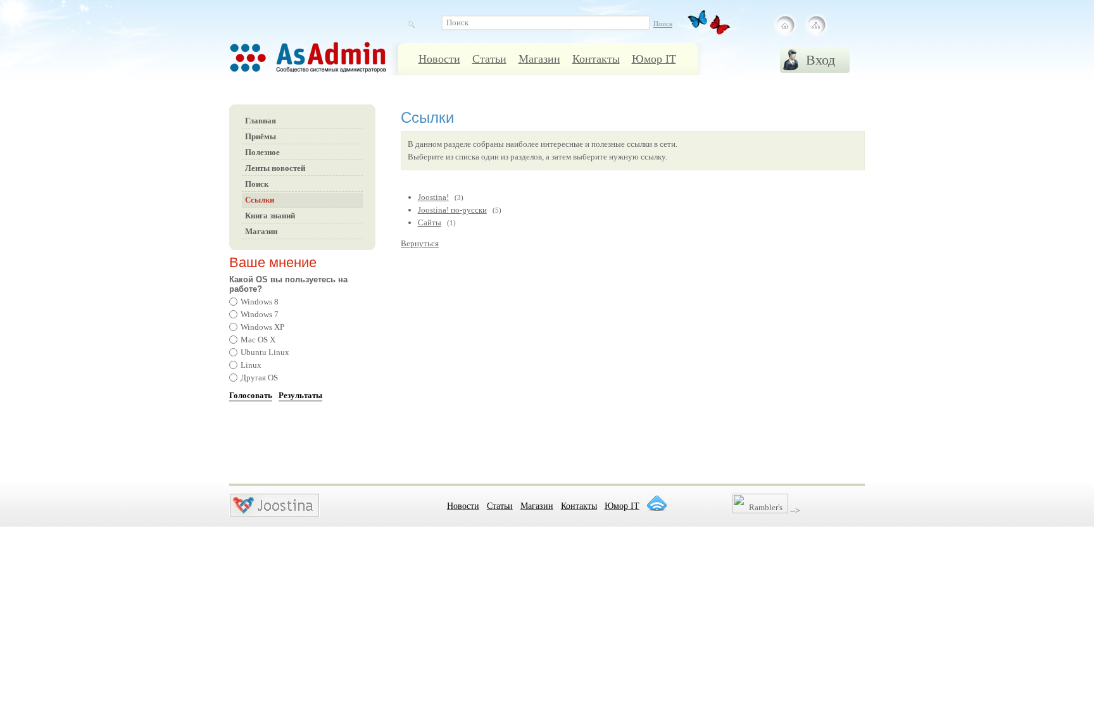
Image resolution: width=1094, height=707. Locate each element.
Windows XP (262, 327)
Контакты (596, 59)
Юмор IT (654, 59)
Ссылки (259, 199)
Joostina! (433, 197)
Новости (439, 59)
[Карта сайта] (815, 25)
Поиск (256, 184)
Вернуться (420, 243)
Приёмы (260, 136)
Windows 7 (260, 314)
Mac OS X (258, 339)
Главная (260, 120)
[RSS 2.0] (656, 503)
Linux (251, 365)
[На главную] (785, 25)
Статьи (489, 59)
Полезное (262, 152)
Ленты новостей (275, 168)
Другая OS (259, 377)
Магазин (539, 59)
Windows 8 (260, 301)
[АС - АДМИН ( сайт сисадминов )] (324, 64)
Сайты (429, 222)
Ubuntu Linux (265, 352)
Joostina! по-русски (452, 210)
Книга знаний (270, 215)
